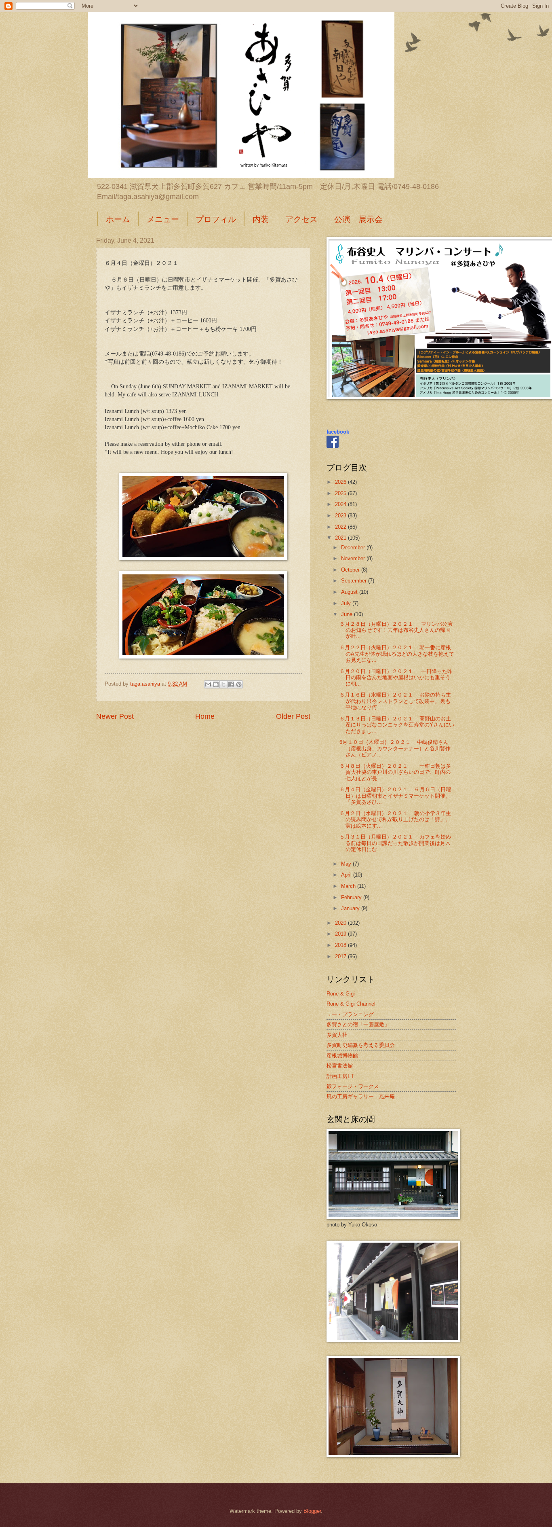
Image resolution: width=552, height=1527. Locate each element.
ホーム (118, 219)
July (346, 603)
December (354, 547)
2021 (341, 538)
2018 (341, 945)
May (347, 864)
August (350, 592)
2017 (341, 956)
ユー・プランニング (350, 1014)
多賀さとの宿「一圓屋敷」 (358, 1024)
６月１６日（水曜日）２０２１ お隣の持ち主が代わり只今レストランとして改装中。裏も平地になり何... (395, 701)
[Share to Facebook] (231, 684)
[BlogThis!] (216, 684)
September (354, 581)
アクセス (301, 219)
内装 (261, 219)
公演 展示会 (358, 219)
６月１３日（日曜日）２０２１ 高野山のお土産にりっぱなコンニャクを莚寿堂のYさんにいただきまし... (396, 725)
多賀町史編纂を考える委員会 (361, 1045)
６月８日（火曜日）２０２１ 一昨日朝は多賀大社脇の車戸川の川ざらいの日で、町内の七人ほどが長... (395, 772)
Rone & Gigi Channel (351, 1004)
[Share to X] (223, 684)
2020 (341, 923)
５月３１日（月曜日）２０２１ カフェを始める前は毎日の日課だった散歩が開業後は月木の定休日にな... (395, 843)
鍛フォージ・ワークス (353, 1086)
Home (205, 716)
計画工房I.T (340, 1076)
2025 (341, 493)
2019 (341, 934)
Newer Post (115, 716)
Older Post (293, 716)
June (347, 614)
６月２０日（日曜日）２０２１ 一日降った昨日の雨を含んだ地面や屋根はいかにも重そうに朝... (396, 677)
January (351, 908)
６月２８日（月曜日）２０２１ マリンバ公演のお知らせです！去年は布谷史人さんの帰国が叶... (396, 630)
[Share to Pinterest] (239, 684)
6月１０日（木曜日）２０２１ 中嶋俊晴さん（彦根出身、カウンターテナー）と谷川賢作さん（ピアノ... (395, 748)
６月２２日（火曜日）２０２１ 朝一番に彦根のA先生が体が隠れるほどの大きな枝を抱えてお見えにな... (396, 653)
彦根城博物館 (342, 1056)
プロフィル (216, 219)
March (349, 886)
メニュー (163, 219)
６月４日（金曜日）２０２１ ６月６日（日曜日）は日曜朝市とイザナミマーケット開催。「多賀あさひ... (395, 795)
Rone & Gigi (341, 994)
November (354, 558)
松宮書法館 (340, 1066)
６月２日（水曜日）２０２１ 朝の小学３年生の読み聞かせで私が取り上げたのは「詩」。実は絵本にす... (395, 819)
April (347, 875)
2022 (341, 527)
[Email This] (208, 684)
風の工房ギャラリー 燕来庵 (361, 1096)
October (351, 570)
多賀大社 (337, 1035)
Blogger (312, 1511)
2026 (341, 482)
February (352, 897)
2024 (341, 504)
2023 (341, 516)
